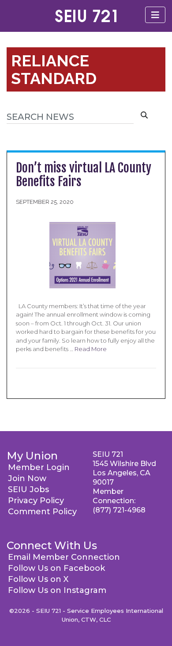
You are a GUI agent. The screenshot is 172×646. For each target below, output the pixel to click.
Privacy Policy (36, 500)
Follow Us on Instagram (57, 590)
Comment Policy (42, 511)
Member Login (39, 467)
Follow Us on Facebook (56, 568)
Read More (91, 348)
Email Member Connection (64, 557)
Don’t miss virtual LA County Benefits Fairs (83, 174)
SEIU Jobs (28, 489)
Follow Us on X (38, 579)
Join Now (27, 478)
